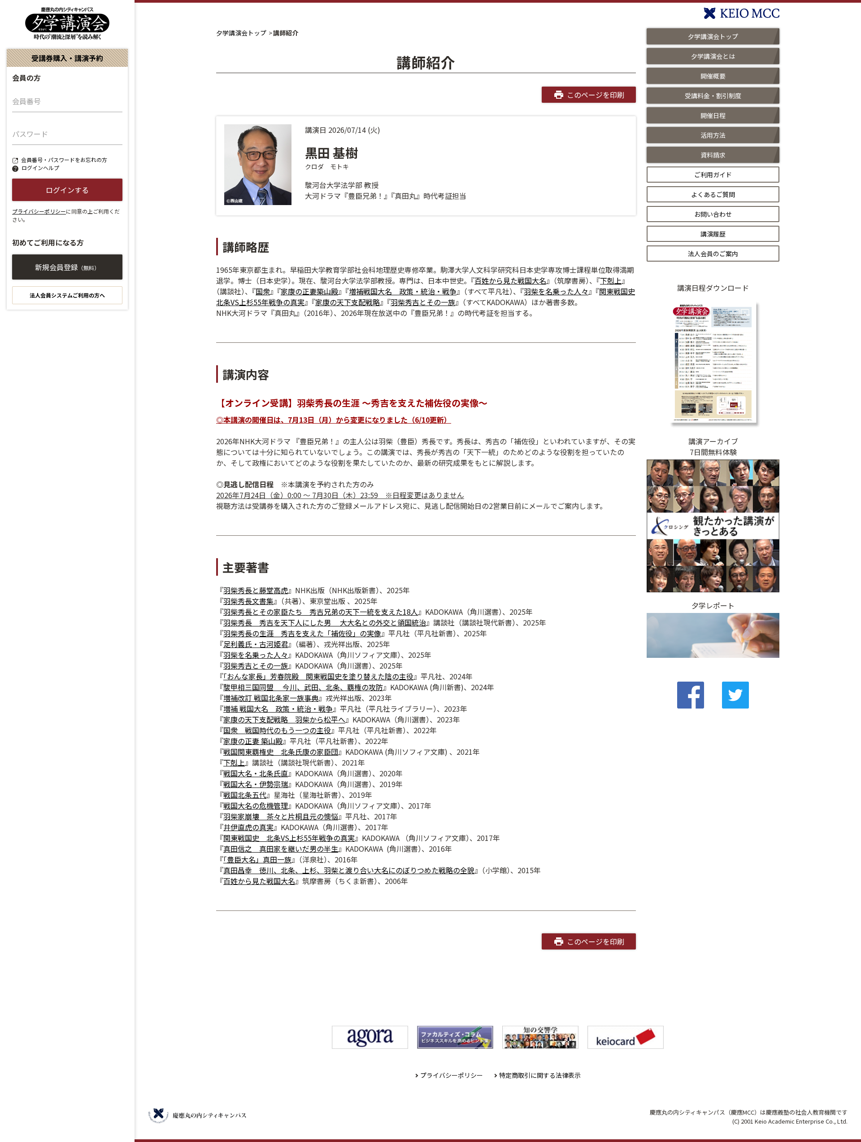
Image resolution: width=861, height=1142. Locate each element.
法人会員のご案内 (713, 253)
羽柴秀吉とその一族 (423, 302)
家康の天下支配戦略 (347, 302)
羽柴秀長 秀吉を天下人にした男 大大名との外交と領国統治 (324, 622)
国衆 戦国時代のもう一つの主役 (277, 730)
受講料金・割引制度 (713, 95)
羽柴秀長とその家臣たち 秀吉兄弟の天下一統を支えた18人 (320, 611)
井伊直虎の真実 (248, 827)
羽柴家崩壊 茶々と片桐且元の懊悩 (280, 816)
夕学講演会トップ (241, 32)
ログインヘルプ (40, 167)
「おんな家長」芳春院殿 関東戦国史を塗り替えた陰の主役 (318, 676)
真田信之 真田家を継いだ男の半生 (280, 848)
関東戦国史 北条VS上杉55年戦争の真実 (289, 837)
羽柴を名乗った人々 (556, 291)
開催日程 (713, 115)
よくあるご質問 (713, 194)
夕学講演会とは (713, 56)
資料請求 (713, 154)
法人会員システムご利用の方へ (67, 295)
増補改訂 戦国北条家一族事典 (270, 697)
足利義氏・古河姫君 (255, 644)
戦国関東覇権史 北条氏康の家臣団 (280, 751)
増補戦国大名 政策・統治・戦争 (403, 291)
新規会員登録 (67, 267)
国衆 (263, 291)
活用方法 (713, 135)
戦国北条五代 (244, 794)
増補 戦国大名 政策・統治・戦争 (278, 708)
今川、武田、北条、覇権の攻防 (328, 687)
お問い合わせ (713, 214)
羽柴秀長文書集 (248, 600)
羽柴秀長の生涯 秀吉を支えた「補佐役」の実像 (302, 633)
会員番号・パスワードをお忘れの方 (64, 159)
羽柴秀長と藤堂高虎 (255, 590)
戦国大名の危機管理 (255, 805)
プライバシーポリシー (39, 211)
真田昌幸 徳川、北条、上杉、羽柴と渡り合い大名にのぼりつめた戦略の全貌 (348, 870)
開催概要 (713, 75)
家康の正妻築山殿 (309, 291)
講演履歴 (713, 233)
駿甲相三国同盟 (248, 687)
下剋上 (611, 280)
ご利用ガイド (713, 174)
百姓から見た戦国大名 (510, 280)
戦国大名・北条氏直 (255, 773)
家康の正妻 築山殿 (253, 740)
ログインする (67, 189)
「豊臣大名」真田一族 (257, 859)
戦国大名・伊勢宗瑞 (255, 784)
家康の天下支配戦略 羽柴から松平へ (284, 719)
